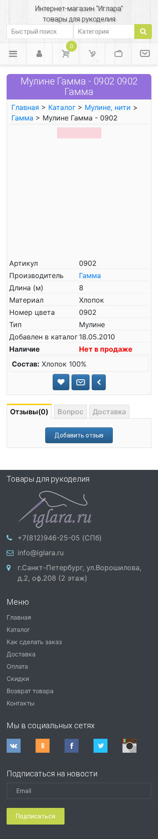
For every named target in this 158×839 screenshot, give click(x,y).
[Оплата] (118, 54)
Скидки (18, 678)
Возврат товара (30, 690)
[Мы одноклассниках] (50, 746)
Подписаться (35, 816)
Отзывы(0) (29, 411)
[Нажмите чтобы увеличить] (79, 131)
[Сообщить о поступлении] (81, 382)
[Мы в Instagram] (136, 746)
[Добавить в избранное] (61, 382)
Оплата (17, 666)
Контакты (21, 703)
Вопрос (70, 411)
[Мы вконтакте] (21, 746)
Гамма (22, 117)
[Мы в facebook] (79, 746)
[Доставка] (92, 54)
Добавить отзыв (79, 435)
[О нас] (145, 54)
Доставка (109, 411)
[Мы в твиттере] (107, 746)
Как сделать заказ (34, 641)
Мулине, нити (108, 107)
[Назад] (99, 382)
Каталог (61, 107)
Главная (25, 107)
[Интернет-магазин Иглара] (55, 508)
